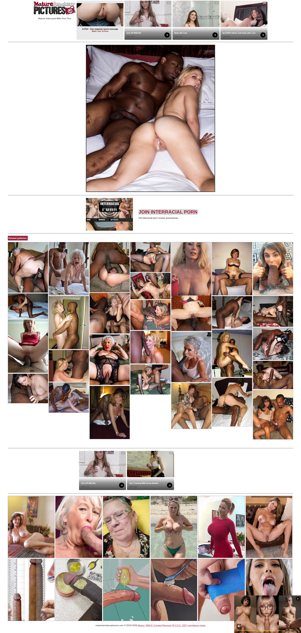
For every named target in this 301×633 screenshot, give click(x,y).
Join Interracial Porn (168, 211)
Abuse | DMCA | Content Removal (154, 625)
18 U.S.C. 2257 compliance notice (189, 625)
